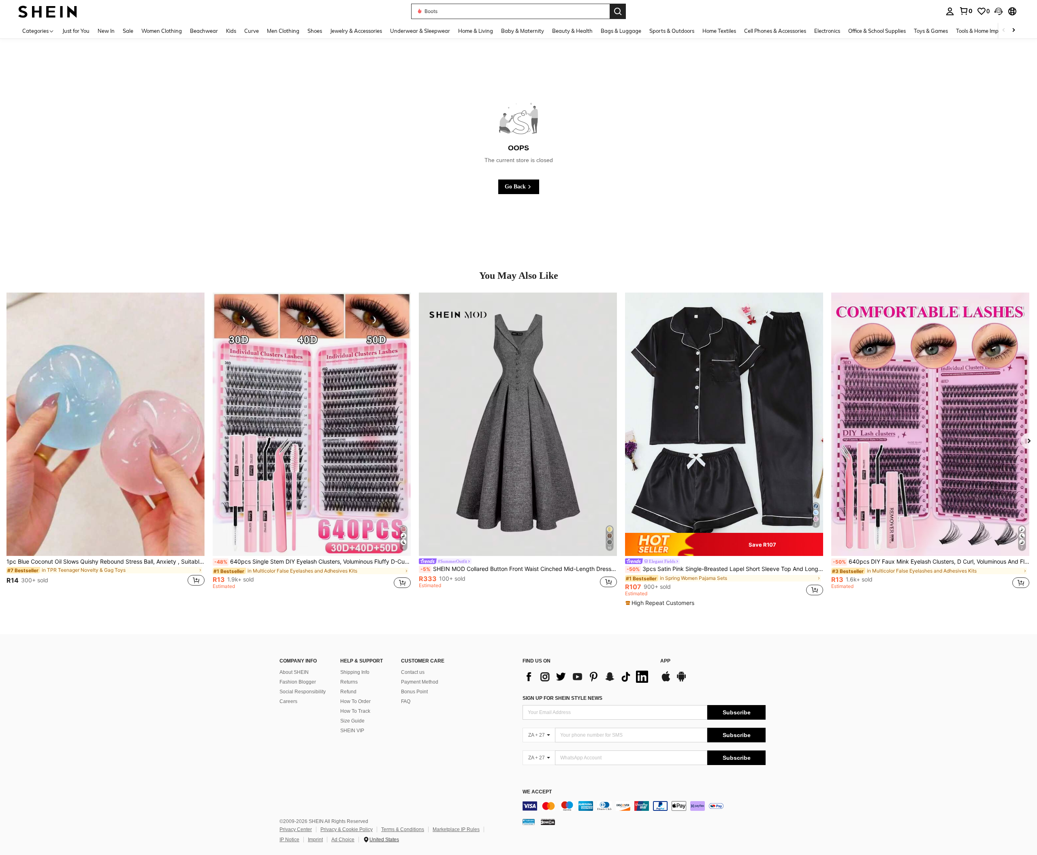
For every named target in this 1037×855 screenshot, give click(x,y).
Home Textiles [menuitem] (719, 31)
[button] (998, 11)
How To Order (355, 701)
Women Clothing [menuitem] (161, 31)
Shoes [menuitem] (314, 31)
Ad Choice (342, 839)
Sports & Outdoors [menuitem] (671, 31)
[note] (724, 544)
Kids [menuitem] (231, 31)
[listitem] (105, 444)
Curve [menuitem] (251, 31)
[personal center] (950, 11)
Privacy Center (296, 829)
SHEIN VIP (352, 730)
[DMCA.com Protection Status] (548, 822)
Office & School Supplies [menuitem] (877, 31)
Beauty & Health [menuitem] (572, 31)
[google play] (681, 680)
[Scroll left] (1004, 30)
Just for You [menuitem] (76, 31)
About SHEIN (294, 672)
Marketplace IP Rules (456, 829)
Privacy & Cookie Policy (346, 829)
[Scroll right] (1013, 30)
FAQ (405, 701)
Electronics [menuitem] (827, 31)
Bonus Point (414, 692)
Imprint (315, 839)
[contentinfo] (644, 806)
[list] (587, 677)
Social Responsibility (303, 692)
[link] (966, 11)
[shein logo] (47, 11)
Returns (349, 682)
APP (665, 661)
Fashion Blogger (298, 682)
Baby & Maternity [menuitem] (522, 31)
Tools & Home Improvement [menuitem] (989, 31)
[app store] (666, 680)
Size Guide (352, 721)
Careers (288, 701)
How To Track (355, 711)
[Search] (618, 11)
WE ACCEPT (537, 792)
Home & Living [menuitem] (475, 31)
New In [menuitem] (106, 31)
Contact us (413, 672)
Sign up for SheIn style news (562, 698)
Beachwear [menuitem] (204, 31)
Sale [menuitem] (128, 31)
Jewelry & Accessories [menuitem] (356, 31)
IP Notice (289, 839)
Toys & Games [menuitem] (931, 31)
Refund (348, 692)
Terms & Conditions (402, 829)
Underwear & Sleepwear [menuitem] (420, 31)
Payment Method (419, 682)
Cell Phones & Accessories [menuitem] (775, 31)
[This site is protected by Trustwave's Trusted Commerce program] (529, 822)
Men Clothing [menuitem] (283, 31)
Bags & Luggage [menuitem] (621, 31)
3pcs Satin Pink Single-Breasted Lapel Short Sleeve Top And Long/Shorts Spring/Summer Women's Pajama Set (725, 569)
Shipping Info (354, 672)
